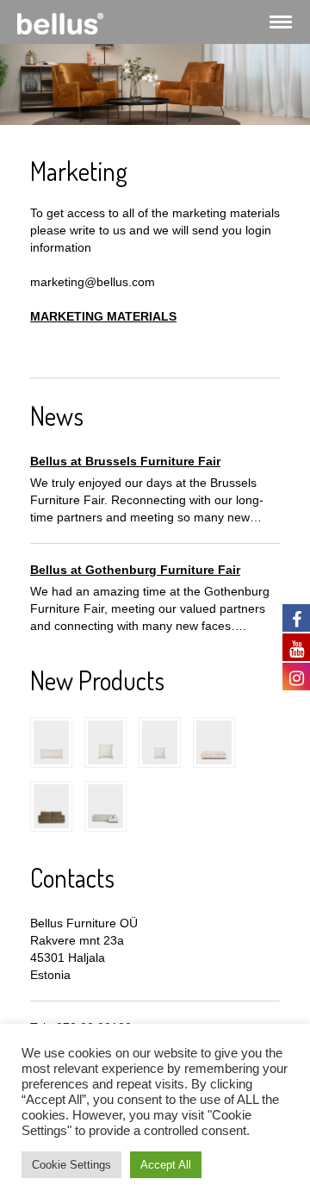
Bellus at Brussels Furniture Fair (125, 461)
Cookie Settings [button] (71, 1164)
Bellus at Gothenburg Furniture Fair (135, 570)
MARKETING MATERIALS (103, 316)
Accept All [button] (165, 1164)
